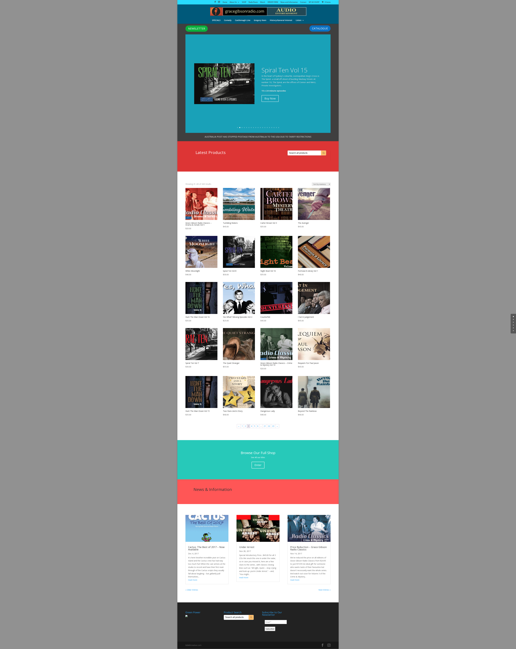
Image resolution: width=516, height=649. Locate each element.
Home (225, 2)
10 (258, 127)
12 (262, 127)
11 (260, 127)
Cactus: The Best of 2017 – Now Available (206, 548)
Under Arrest (246, 547)
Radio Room (253, 2)
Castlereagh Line (242, 20)
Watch (262, 2)
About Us (233, 2)
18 (276, 127)
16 (271, 127)
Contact (303, 2)
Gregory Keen (260, 20)
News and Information (289, 2)
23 (273, 426)
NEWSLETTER (196, 28)
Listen (298, 20)
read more (192, 580)
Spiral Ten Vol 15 (284, 69)
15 (269, 127)
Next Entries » (324, 590)
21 (265, 426)
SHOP (244, 2)
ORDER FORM (273, 2)
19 (278, 127)
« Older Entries (191, 590)
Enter (258, 465)
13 (264, 127)
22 (269, 426)
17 (274, 127)
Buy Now (270, 97)
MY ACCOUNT (314, 2)
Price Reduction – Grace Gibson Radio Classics (308, 548)
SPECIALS (216, 20)
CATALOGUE (320, 28)
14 (267, 127)
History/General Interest (281, 20)
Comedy (228, 20)
